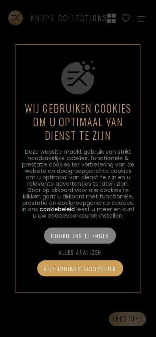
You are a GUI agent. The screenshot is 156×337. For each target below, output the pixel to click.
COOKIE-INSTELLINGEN (80, 235)
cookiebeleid (57, 209)
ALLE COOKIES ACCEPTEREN (80, 268)
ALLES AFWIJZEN (80, 252)
